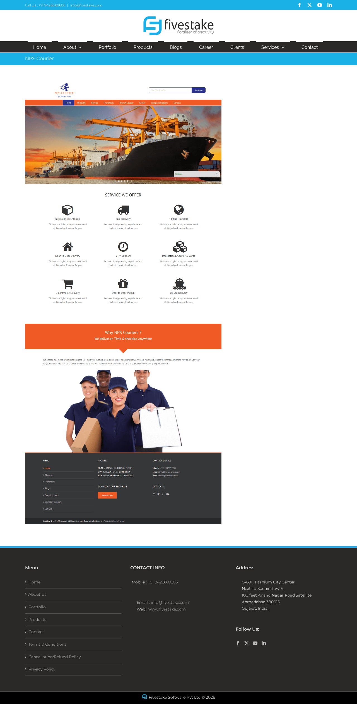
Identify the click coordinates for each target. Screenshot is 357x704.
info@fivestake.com (85, 5)
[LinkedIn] (264, 643)
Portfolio (37, 606)
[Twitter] (246, 643)
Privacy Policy (41, 669)
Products (37, 619)
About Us (37, 594)
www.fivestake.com (166, 609)
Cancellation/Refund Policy (54, 656)
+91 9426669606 (163, 582)
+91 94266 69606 (51, 5)
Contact (36, 631)
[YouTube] (255, 643)
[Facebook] (238, 643)
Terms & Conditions (47, 644)
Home (34, 582)
